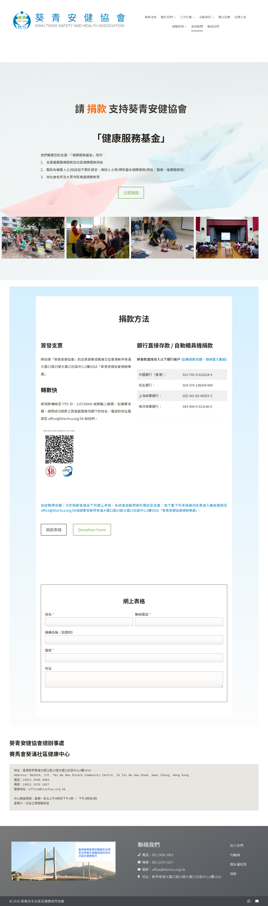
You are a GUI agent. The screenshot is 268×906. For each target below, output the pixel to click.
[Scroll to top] (256, 902)
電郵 (49, 650)
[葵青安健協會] (74, 20)
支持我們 (197, 26)
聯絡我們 (213, 26)
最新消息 (151, 17)
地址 (48, 668)
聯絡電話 (143, 614)
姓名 (49, 614)
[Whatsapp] (249, 901)
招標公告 (240, 17)
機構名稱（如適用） (60, 632)
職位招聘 (224, 17)
